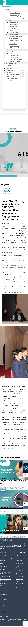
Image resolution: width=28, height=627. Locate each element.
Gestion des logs (16, 59)
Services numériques (12, 34)
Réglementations (7, 532)
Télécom (8, 21)
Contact (8, 65)
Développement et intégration (5, 579)
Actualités (13, 128)
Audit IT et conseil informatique (5, 572)
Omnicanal (14, 32)
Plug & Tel (19, 573)
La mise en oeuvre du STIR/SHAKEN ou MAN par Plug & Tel (13, 480)
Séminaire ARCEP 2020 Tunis (11, 508)
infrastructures (20, 583)
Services (3, 569)
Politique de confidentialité (19, 620)
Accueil (8, 9)
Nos (17, 581)
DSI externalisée (16, 48)
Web (11, 52)
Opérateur (5, 191)
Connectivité (14, 56)
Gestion (5, 190)
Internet (13, 28)
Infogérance (14, 46)
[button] (14, 381)
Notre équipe (14, 15)
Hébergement (10, 50)
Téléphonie (14, 23)
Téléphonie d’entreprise (13, 25)
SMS (11, 30)
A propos (8, 11)
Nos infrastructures (17, 17)
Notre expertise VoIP (17, 19)
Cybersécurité (15, 57)
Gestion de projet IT (17, 40)
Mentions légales (6, 620)
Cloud (12, 54)
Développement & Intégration (16, 43)
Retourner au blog (6, 123)
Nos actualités (10, 63)
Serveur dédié (15, 61)
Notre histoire (15, 13)
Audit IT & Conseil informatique (16, 37)
